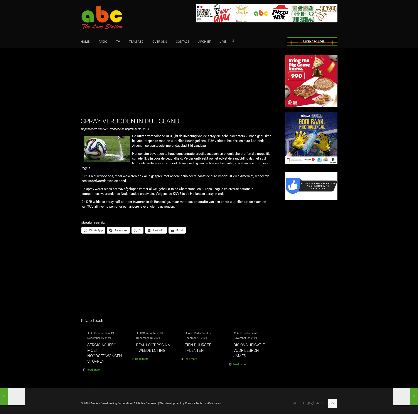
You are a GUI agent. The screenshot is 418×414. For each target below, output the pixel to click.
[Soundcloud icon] (317, 403)
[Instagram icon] (308, 403)
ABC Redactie (99, 333)
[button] (233, 41)
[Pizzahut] (311, 106)
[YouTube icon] (303, 403)
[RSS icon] (322, 403)
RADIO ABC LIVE (313, 41)
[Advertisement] (178, 85)
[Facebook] (311, 199)
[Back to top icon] (332, 403)
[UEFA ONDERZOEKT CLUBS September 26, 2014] (405, 396)
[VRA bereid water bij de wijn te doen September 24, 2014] (12, 396)
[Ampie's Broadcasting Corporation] (110, 17)
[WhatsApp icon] (294, 403)
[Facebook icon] (299, 403)
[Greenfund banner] (311, 163)
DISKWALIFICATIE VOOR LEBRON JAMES (249, 350)
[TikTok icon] (312, 403)
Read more (93, 369)
